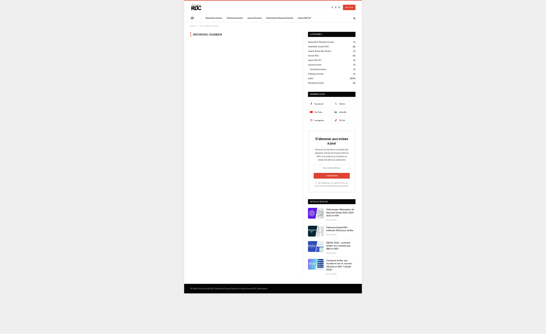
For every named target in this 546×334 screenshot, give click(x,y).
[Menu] (192, 18)
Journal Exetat (254, 18)
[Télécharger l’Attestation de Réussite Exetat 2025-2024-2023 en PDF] (316, 213)
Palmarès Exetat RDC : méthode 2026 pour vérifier (340, 229)
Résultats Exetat (214, 18)
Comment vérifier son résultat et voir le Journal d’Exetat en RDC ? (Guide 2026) (339, 265)
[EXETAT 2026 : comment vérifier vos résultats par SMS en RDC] (316, 246)
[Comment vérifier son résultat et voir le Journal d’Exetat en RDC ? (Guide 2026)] (316, 264)
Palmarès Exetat (235, 18)
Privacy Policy (333, 186)
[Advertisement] (85, 313)
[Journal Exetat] (196, 7)
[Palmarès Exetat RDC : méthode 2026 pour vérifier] (316, 231)
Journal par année (318, 69)
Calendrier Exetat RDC (318, 46)
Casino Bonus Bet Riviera (319, 51)
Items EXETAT (304, 18)
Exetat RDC (313, 56)
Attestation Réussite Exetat (279, 18)
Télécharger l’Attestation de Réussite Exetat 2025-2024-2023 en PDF (340, 212)
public (311, 78)
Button (349, 7)
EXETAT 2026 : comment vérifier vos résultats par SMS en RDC (338, 246)
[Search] (354, 18)
